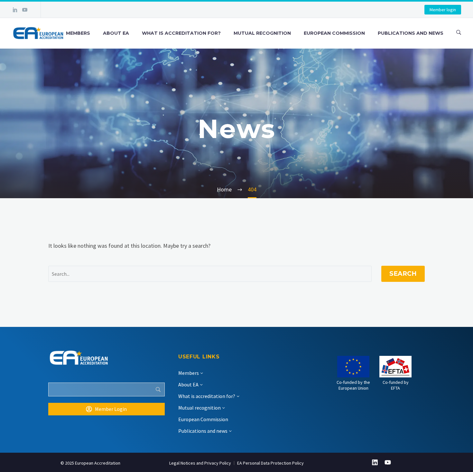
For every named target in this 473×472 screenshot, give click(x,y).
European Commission (334, 33)
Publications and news (410, 33)
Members (78, 33)
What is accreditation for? (181, 33)
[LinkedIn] (15, 9)
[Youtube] (387, 462)
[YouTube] (25, 9)
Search (403, 273)
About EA (116, 33)
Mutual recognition (262, 33)
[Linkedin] (374, 462)
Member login (443, 10)
